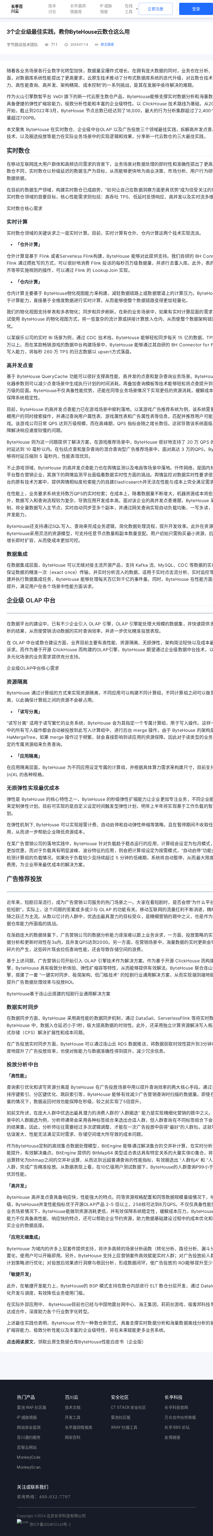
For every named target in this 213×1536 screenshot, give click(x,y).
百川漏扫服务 (28, 1437)
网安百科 (73, 1437)
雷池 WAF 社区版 (31, 1407)
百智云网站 (27, 1447)
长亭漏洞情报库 (78, 9)
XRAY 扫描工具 (124, 1427)
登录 (196, 9)
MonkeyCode (28, 1457)
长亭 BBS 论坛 (176, 1427)
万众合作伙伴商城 (180, 1417)
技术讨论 (52, 9)
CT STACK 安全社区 (128, 1407)
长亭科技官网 (176, 1407)
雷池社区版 (121, 1417)
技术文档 (73, 1407)
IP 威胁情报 (106, 9)
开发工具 (73, 1417)
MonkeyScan (28, 1467)
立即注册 (156, 9)
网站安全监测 (28, 1427)
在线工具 (129, 9)
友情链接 (172, 1437)
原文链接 (107, 45)
